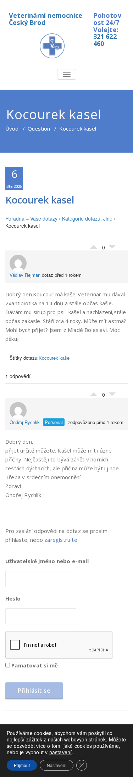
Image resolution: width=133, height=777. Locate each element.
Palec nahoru (93, 245)
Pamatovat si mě (34, 665)
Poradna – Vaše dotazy (31, 218)
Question (39, 128)
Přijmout (22, 765)
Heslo (13, 598)
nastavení (60, 752)
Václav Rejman (25, 274)
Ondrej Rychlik (25, 422)
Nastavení (56, 765)
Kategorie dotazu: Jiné (87, 218)
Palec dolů (112, 248)
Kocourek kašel (55, 357)
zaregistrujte (60, 539)
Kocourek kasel (39, 199)
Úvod (11, 128)
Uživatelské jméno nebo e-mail (47, 561)
